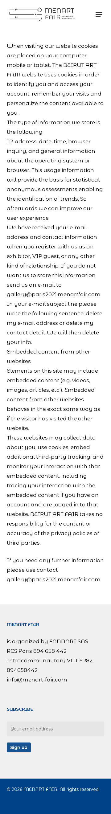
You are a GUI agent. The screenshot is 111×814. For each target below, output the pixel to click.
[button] (99, 14)
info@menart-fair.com (37, 680)
